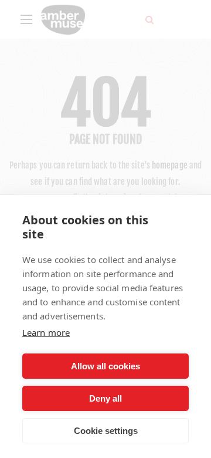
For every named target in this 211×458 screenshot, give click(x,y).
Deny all (105, 398)
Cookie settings (106, 431)
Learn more (46, 332)
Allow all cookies (105, 366)
